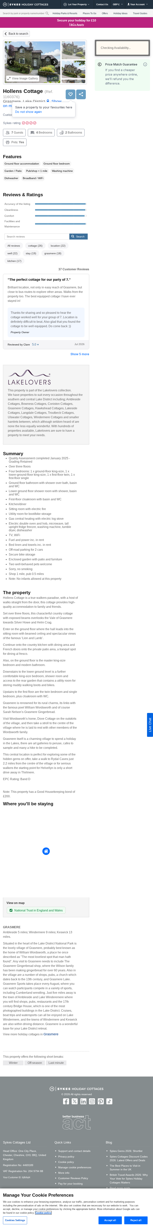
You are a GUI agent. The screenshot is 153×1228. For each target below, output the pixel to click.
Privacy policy (66, 1156)
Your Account (137, 4)
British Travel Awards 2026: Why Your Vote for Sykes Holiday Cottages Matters (129, 1178)
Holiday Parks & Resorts (65, 13)
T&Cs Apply (76, 24)
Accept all (110, 1220)
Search (80, 236)
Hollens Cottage (23, 91)
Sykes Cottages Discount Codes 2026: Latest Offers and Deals (129, 1158)
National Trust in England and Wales (38, 910)
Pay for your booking (70, 1183)
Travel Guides (140, 13)
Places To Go (89, 13)
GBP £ (116, 4)
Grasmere (50, 1034)
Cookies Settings (15, 1220)
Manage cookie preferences (74, 1167)
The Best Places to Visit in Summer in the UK (125, 1167)
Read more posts (120, 1187)
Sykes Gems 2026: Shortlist (126, 1150)
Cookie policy (66, 1161)
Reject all (135, 1220)
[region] (76, 1208)
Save (70, 94)
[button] (10, 62)
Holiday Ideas (120, 13)
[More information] (145, 64)
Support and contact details (74, 1150)
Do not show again (28, 112)
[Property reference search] (47, 13)
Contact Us (102, 4)
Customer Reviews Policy (73, 1178)
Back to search (18, 33)
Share (81, 94)
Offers (105, 13)
